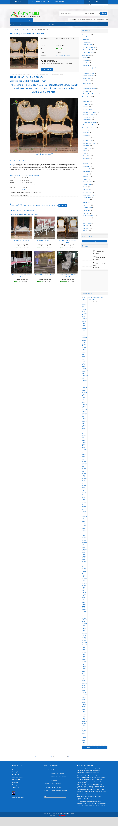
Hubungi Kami (48, 69)
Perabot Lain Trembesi (89, 122)
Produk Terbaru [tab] (29, 210)
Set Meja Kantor (87, 109)
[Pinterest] (34, 78)
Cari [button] (104, 13)
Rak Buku (85, 106)
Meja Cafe (86, 62)
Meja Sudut (86, 176)
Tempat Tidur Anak (88, 52)
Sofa (83, 221)
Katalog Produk (95, 241)
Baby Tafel (86, 39)
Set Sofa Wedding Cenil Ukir (21, 240)
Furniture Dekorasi (19, 29)
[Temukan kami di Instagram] (75, 757)
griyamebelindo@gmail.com (59, 790)
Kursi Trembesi (87, 117)
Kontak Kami (30, 7)
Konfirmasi (63, 7)
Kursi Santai (86, 161)
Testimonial (72, 7)
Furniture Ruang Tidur (88, 195)
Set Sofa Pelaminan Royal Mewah (44, 274)
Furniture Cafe (86, 55)
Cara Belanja (53, 7)
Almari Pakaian (87, 197)
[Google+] (19, 78)
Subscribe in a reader (18, 797)
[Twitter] (15, 78)
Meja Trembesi (87, 119)
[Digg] (22, 78)
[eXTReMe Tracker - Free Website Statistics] (13, 793)
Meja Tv (85, 179)
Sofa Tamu (86, 231)
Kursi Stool (86, 135)
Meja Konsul (86, 171)
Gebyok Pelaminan (88, 75)
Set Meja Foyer (87, 192)
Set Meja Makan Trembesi (90, 124)
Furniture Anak (86, 34)
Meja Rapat (86, 101)
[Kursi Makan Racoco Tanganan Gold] (67, 227)
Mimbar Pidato (87, 104)
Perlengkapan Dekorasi (89, 88)
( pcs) (92, 1)
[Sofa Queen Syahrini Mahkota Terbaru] (67, 262)
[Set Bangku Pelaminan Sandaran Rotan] (21, 262)
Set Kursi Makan (87, 140)
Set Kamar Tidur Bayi (89, 50)
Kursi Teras (86, 166)
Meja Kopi (85, 174)
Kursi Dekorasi (28, 29)
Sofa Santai (86, 225)
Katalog (14, 784)
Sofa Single (86, 228)
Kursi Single (67, 55)
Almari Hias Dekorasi (89, 73)
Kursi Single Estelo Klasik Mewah (27, 33)
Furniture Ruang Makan (88, 128)
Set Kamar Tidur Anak (89, 47)
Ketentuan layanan (41, 7)
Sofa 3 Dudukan (87, 223)
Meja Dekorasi (87, 83)
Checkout (100, 1)
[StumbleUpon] (37, 78)
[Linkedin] (30, 78)
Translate (105, 6)
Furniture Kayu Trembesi (89, 112)
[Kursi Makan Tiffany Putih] (44, 227)
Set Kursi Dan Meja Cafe (89, 68)
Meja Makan (86, 137)
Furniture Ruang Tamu (88, 143)
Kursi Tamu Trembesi (89, 114)
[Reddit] (26, 78)
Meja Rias (86, 202)
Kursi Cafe (86, 60)
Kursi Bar (85, 57)
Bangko (85, 150)
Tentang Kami (20, 7)
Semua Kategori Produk (21, 20)
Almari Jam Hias (87, 148)
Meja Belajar (86, 42)
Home (12, 7)
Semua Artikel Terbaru (95, 747)
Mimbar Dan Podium (88, 215)
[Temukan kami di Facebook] (43, 757)
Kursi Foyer (86, 158)
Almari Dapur (86, 130)
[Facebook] (11, 78)
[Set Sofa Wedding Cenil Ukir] (21, 227)
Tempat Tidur (87, 210)
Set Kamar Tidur (87, 207)
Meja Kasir (86, 65)
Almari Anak (86, 37)
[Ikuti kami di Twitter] (59, 757)
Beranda (12, 29)
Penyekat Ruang (87, 181)
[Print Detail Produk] (41, 78)
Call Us (24, 189)
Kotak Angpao (87, 78)
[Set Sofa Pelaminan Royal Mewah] (44, 262)
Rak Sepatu (86, 189)
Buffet (84, 153)
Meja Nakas (86, 199)
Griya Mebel (47, 813)
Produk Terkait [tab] (16, 210)
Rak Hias (85, 187)
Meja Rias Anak (87, 44)
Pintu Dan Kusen (87, 218)
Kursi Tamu (86, 163)
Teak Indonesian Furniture (62, 815)
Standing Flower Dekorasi (90, 93)
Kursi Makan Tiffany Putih (44, 240)
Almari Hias (86, 145)
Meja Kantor (86, 99)
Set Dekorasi (86, 91)
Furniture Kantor (86, 96)
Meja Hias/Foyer (87, 168)
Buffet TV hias (87, 156)
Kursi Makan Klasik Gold (18, 161)
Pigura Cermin (87, 184)
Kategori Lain (85, 213)
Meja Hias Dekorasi (88, 86)
